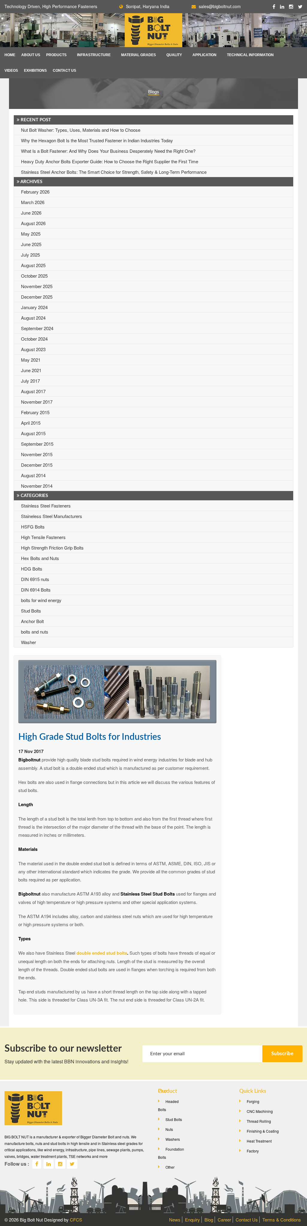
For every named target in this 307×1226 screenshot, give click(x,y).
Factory (253, 1150)
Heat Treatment (259, 1140)
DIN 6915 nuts (35, 579)
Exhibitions (35, 70)
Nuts (169, 1129)
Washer (28, 642)
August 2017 (33, 391)
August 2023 (33, 349)
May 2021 (30, 360)
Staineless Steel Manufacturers (51, 516)
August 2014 (33, 475)
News (174, 1219)
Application (204, 55)
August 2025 (33, 265)
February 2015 (35, 412)
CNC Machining (260, 1111)
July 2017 (30, 381)
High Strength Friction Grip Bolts (52, 547)
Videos (11, 70)
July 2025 (30, 255)
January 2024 (34, 307)
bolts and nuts (34, 631)
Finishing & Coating (263, 1131)
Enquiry (192, 1219)
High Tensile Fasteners (43, 537)
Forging (253, 1101)
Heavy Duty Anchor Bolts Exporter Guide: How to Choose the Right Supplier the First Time (109, 161)
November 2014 (36, 486)
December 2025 (36, 297)
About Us (30, 55)
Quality (174, 55)
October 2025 (34, 276)
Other (169, 1167)
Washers (172, 1139)
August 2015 (33, 433)
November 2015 (36, 454)
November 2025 (36, 286)
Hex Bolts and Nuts (40, 558)
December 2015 (36, 465)
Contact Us (64, 70)
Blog (208, 1219)
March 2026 (32, 202)
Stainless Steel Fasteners (46, 505)
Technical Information (250, 55)
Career (224, 1219)
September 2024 (37, 328)
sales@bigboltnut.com (220, 6)
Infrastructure (94, 55)
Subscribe (282, 1053)
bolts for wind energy (41, 600)
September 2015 (37, 444)
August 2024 (33, 318)
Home (9, 55)
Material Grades (138, 55)
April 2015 (30, 423)
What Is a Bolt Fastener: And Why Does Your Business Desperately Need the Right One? (108, 151)
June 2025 (31, 244)
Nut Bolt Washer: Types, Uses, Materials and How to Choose (80, 130)
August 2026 (33, 223)
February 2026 (35, 191)
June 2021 (31, 370)
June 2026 (31, 212)
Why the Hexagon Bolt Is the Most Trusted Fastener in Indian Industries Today (97, 140)
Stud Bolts (31, 610)
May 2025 (30, 233)
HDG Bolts (31, 568)
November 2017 (36, 402)
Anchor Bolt (32, 621)
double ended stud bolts (101, 953)
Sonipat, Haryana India (147, 6)
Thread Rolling (259, 1121)
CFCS (76, 1219)
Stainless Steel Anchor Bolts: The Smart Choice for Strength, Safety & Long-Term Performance (114, 172)
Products (56, 55)
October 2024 (34, 339)
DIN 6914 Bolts (36, 589)
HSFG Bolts (33, 526)
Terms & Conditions (281, 1219)
